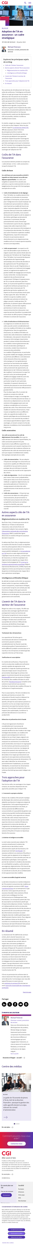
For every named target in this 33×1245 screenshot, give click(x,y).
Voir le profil (14, 1054)
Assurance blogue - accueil (12, 1058)
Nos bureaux (22, 1201)
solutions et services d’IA (12, 983)
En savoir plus (6, 1174)
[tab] (14, 1124)
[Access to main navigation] (30, 3)
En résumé (8, 83)
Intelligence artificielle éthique (17, 73)
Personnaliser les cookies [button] (16, 1233)
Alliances (21, 1192)
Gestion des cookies (8, 1243)
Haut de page (27, 992)
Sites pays (21, 1195)
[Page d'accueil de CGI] (5, 3)
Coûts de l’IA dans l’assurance (14, 65)
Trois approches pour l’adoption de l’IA (17, 81)
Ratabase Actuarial (15, 682)
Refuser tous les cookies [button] (16, 1237)
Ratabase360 (6, 677)
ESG (19, 1198)
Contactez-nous (16, 1144)
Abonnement (6, 1195)
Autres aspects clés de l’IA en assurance (17, 68)
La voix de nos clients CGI (20, 127)
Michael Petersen (14, 47)
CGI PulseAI (19, 851)
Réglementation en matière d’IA (17, 70)
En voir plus (6, 1127)
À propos (21, 1189)
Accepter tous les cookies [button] (16, 1229)
